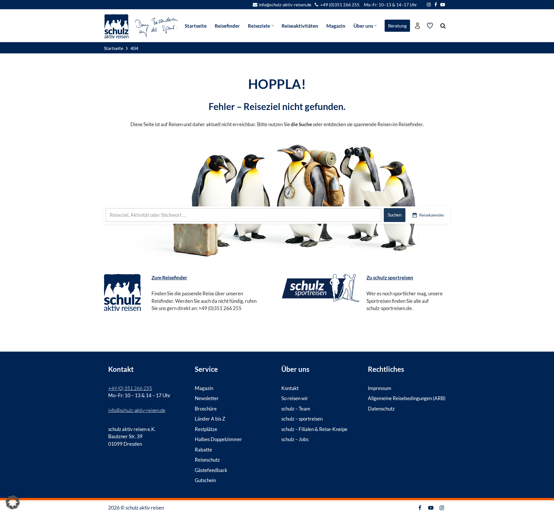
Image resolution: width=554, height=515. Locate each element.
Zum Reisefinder (169, 278)
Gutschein (205, 480)
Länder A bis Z (210, 419)
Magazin (335, 26)
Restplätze (206, 429)
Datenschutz (381, 408)
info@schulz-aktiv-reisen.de (285, 4)
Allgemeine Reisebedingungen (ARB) (407, 398)
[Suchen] (443, 26)
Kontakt (290, 388)
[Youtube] (442, 4)
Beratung (397, 25)
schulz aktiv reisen (145, 508)
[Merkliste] (430, 25)
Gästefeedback (211, 470)
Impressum (379, 388)
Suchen (394, 214)
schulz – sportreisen (302, 419)
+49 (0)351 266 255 (340, 4)
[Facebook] (436, 4)
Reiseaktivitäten (300, 26)
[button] (273, 26)
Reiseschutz (207, 460)
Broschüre (206, 408)
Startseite (196, 26)
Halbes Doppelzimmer (218, 439)
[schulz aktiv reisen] (141, 25)
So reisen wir (294, 398)
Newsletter (207, 398)
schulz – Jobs (294, 439)
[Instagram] (429, 4)
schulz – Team (295, 408)
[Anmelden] (417, 25)
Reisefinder (227, 26)
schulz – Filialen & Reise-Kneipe (314, 429)
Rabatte (203, 449)
